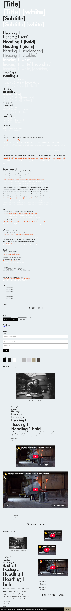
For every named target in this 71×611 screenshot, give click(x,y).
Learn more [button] (44, 609)
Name (4, 333)
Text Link (5, 326)
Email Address (6, 339)
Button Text (6, 319)
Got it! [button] (67, 609)
